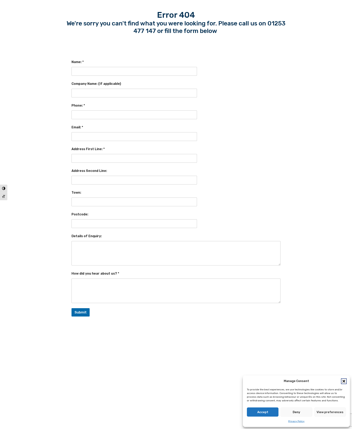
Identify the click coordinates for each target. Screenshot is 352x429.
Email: (77, 127)
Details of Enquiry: (87, 236)
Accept (262, 412)
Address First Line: (88, 149)
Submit (81, 312)
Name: (78, 62)
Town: (76, 192)
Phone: (78, 105)
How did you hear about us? (95, 273)
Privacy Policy (296, 421)
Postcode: (80, 214)
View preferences (330, 412)
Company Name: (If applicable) (96, 84)
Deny (296, 412)
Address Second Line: (89, 171)
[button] (344, 381)
